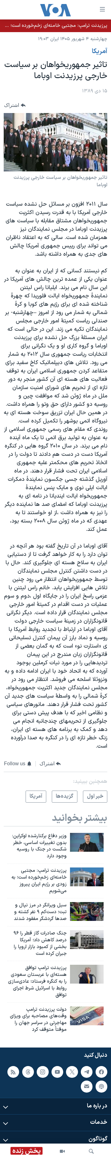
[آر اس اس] (13, 1072)
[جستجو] (91, 1151)
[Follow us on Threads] (28, 1072)
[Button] (15, 105)
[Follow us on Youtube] (57, 1072)
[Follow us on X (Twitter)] (72, 1072)
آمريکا (99, 52)
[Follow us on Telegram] (86, 1072)
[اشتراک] (86, 1086)
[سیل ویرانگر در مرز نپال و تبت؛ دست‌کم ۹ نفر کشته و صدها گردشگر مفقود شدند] (87, 911)
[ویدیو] (62, 1151)
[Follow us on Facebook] (101, 1072)
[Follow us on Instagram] (42, 1072)
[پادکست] (101, 1086)
